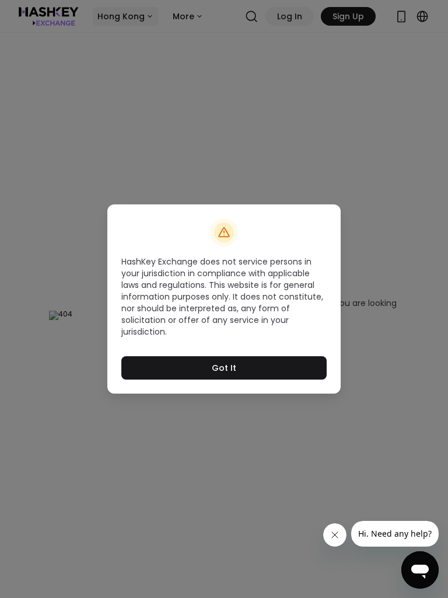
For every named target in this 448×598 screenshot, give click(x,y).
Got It (224, 368)
